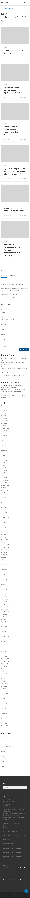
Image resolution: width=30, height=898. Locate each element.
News (2, 317)
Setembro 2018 (5, 641)
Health (3, 312)
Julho (9, 8)
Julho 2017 (3, 671)
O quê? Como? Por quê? (8, 319)
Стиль (3, 339)
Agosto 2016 (4, 698)
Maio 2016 (3, 706)
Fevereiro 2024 (4, 480)
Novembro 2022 (5, 517)
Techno (3, 324)
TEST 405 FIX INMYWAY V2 (8, 846)
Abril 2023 (3, 505)
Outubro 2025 (4, 430)
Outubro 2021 (4, 549)
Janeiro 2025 (4, 453)
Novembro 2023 (5, 487)
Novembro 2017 (5, 661)
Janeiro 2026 (4, 423)
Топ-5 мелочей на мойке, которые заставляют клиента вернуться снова (15, 280)
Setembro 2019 (5, 611)
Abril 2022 (3, 535)
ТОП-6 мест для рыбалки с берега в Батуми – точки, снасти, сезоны (15, 826)
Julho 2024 (3, 468)
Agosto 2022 (4, 525)
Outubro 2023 (4, 490)
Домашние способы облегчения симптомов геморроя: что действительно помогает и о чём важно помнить (15, 289)
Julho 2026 (3, 408)
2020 (6, 8)
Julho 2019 (3, 616)
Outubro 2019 (4, 609)
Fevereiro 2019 (4, 629)
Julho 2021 (3, 557)
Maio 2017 (3, 676)
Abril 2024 (3, 475)
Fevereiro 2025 (4, 450)
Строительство (6, 342)
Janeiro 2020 (4, 601)
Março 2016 (4, 711)
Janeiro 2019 (4, 631)
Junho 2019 (4, 619)
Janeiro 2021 (4, 572)
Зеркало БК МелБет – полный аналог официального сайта (13, 90)
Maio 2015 (3, 718)
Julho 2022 (3, 527)
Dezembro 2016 (5, 688)
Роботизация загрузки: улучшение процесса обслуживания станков (12, 298)
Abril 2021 (3, 564)
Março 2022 (4, 537)
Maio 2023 (3, 502)
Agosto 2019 (4, 614)
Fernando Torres (8, 178)
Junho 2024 (4, 470)
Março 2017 (4, 681)
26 (24, 879)
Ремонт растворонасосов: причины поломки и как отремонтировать (15, 838)
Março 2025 (4, 448)
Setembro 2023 (5, 492)
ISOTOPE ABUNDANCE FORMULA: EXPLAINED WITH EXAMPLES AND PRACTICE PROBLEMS (13, 395)
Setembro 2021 (5, 552)
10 (17, 873)
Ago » (7, 884)
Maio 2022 (3, 532)
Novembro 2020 (5, 577)
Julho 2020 (3, 587)
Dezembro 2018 (5, 634)
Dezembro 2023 (5, 485)
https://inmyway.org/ (6, 394)
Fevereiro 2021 (4, 569)
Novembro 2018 (5, 636)
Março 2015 (4, 723)
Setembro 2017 (5, 666)
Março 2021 (4, 567)
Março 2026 (4, 418)
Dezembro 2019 (5, 604)
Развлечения (5, 337)
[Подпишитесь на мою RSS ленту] (1, 270)
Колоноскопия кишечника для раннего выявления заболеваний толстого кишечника (13, 293)
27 (3, 882)
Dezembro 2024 (5, 455)
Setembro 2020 (5, 582)
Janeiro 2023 (4, 512)
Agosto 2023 (4, 495)
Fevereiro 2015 (4, 726)
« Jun (4, 884)
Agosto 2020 (4, 584)
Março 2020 (4, 597)
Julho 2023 (3, 497)
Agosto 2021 (4, 554)
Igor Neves (7, 97)
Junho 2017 (4, 673)
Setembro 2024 (5, 463)
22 (10, 879)
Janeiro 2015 (4, 728)
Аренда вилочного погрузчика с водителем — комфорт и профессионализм (13, 830)
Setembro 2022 (5, 522)
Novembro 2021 (5, 547)
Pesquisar (4, 346)
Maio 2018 (3, 651)
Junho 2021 (4, 559)
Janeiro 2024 (4, 482)
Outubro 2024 (4, 460)
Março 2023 (4, 507)
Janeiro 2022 (4, 542)
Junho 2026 (4, 410)
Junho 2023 (4, 500)
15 (10, 876)
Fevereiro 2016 (4, 713)
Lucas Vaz (7, 139)
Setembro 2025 (5, 433)
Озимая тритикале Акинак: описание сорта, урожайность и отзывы (13, 842)
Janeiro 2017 (4, 686)
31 (17, 882)
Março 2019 (4, 626)
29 (10, 882)
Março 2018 (4, 656)
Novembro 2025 (5, 428)
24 (17, 879)
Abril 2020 (3, 594)
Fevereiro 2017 (4, 683)
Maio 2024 (3, 472)
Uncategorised (5, 327)
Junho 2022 (4, 530)
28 (6, 882)
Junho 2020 (4, 589)
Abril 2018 (3, 654)
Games (3, 309)
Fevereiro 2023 (4, 510)
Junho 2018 (4, 649)
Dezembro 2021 (5, 544)
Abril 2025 (3, 445)
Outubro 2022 (4, 520)
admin (2, 389)
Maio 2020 (3, 592)
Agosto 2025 (4, 435)
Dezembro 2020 (5, 574)
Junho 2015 (4, 716)
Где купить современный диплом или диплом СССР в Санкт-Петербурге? (14, 171)
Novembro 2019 (5, 606)
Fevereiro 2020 (4, 599)
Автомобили (5, 332)
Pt (2, 322)
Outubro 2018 (4, 639)
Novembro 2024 (5, 458)
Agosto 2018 (4, 644)
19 (24, 876)
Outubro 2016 (4, 693)
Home (2, 8)
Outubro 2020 (4, 579)
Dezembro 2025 (5, 425)
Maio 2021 (3, 562)
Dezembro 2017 (5, 659)
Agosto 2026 (4, 406)
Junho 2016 (4, 703)
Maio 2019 (3, 621)
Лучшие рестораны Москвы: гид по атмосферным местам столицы (13, 285)
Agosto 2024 (4, 465)
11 (20, 873)
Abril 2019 (3, 624)
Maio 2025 (3, 443)
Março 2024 (4, 477)
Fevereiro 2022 (4, 539)
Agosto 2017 (4, 668)
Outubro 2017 (4, 663)
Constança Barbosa (9, 260)
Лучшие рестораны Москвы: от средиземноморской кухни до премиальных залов (14, 834)
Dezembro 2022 (5, 515)
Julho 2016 (3, 701)
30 (13, 882)
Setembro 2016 (5, 696)
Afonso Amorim (8, 215)
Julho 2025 (3, 438)
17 (17, 876)
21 (6, 879)
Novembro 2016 (5, 691)
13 (3, 876)
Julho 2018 (3, 646)
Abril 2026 (3, 415)
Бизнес (3, 334)
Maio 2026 (3, 413)
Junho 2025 (4, 440)
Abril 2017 (3, 678)
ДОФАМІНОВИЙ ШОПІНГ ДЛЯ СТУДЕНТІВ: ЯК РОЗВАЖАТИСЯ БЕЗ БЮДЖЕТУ (13, 849)
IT (1, 314)
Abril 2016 (3, 708)
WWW (2, 329)
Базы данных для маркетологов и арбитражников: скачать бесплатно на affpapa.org (15, 822)
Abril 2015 (3, 721)
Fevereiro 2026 (4, 420)
